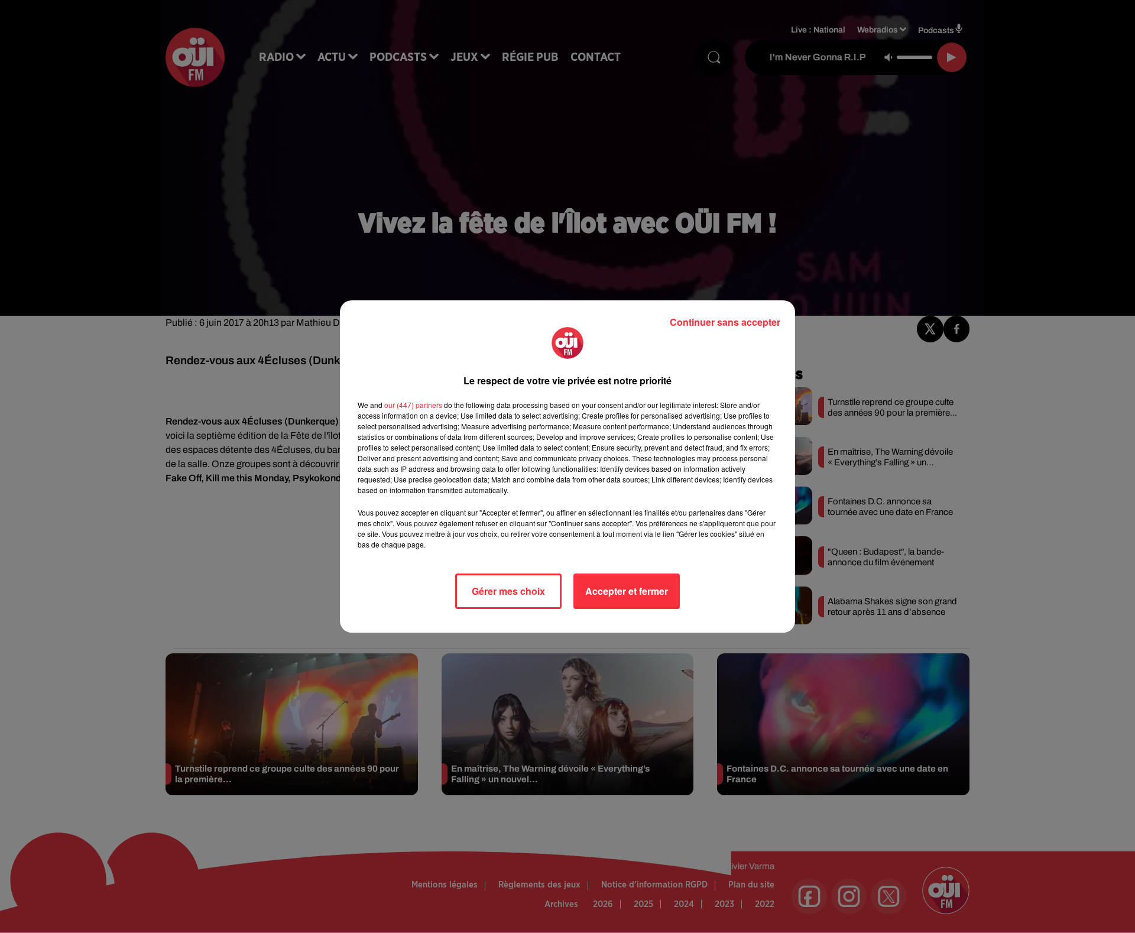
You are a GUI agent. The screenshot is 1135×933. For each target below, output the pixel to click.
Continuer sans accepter (725, 322)
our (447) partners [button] (413, 405)
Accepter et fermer (626, 591)
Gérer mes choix (508, 591)
